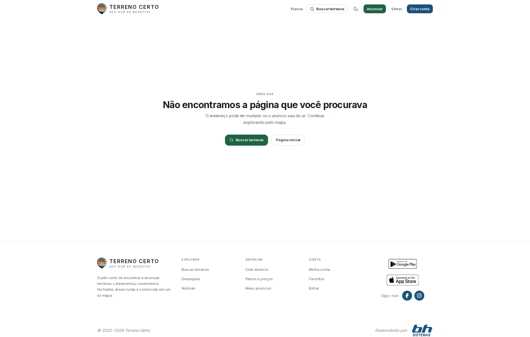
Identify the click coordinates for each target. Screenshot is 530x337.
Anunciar (375, 9)
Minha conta (319, 269)
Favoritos (316, 279)
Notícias (188, 288)
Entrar (396, 9)
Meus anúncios (258, 288)
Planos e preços (259, 279)
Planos (297, 9)
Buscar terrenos (330, 9)
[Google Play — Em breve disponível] (402, 279)
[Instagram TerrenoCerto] (419, 296)
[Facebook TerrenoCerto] (407, 296)
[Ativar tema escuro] (355, 8)
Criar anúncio (257, 269)
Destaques (191, 279)
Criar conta (420, 9)
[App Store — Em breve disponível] (402, 264)
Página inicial (288, 140)
